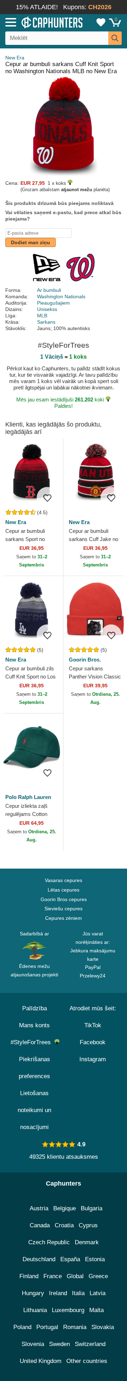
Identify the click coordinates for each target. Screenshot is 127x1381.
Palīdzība (34, 1008)
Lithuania (35, 1310)
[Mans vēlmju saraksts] (101, 22)
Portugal (47, 1327)
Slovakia (102, 1327)
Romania (74, 1327)
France (52, 1276)
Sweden (59, 1344)
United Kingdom (40, 1361)
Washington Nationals (61, 296)
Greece (98, 1276)
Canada (40, 1225)
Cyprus (88, 1225)
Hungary (33, 1293)
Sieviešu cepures (63, 908)
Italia (78, 1293)
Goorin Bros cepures (64, 899)
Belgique (64, 1208)
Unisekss (47, 309)
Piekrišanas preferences (34, 1068)
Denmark (87, 1242)
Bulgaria (91, 1208)
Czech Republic (49, 1242)
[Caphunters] (37, 22)
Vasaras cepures (63, 880)
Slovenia (33, 1344)
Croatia (64, 1225)
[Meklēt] (115, 38)
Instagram (92, 1059)
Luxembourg (68, 1310)
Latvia (97, 1293)
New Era (14, 57)
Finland (28, 1276)
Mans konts (34, 1025)
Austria (39, 1208)
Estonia (95, 1259)
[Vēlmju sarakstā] (47, 497)
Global (75, 1276)
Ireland (58, 1293)
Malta (96, 1310)
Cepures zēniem (63, 918)
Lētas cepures (63, 890)
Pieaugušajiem (53, 303)
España (70, 1259)
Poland (22, 1327)
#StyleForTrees (32, 1042)
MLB (42, 315)
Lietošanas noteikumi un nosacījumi (34, 1110)
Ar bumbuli (49, 290)
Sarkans (46, 322)
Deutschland (39, 1259)
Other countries (86, 1361)
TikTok (92, 1025)
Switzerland (90, 1344)
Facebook (92, 1042)
